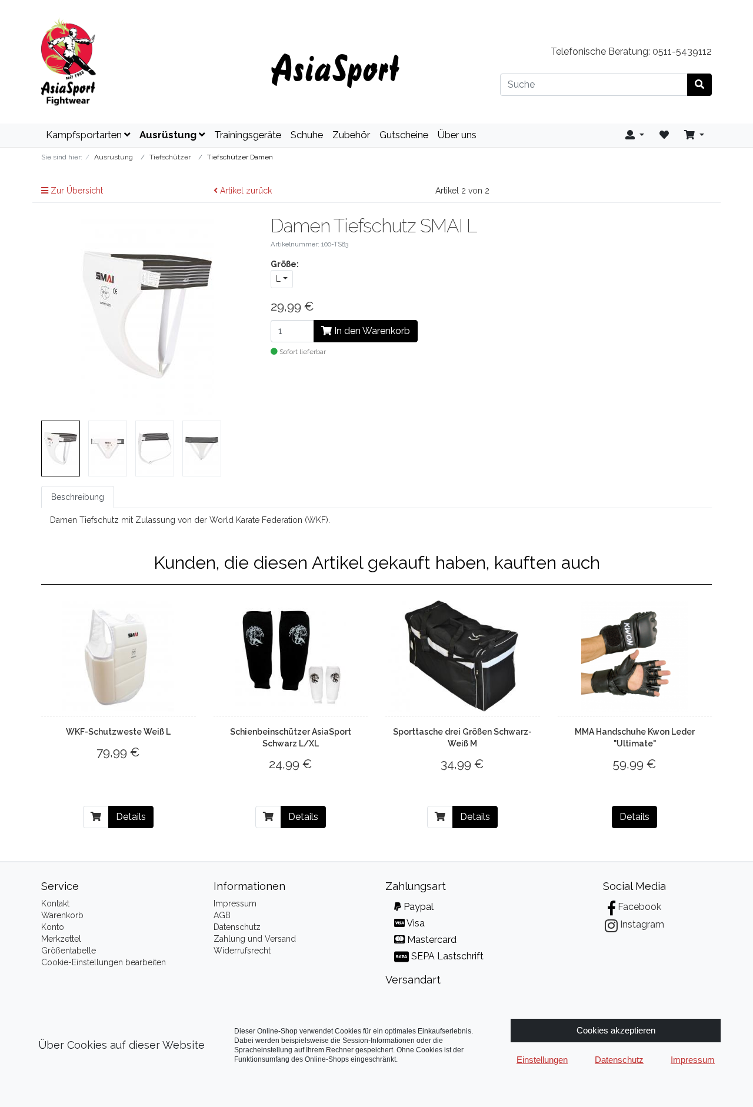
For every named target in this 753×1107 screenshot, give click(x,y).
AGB (222, 915)
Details (131, 816)
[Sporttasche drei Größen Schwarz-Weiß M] (462, 656)
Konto (52, 927)
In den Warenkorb (371, 330)
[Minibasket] (694, 135)
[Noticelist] (664, 135)
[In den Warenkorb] (96, 817)
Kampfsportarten (85, 135)
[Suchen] (699, 85)
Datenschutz (237, 927)
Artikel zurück (245, 190)
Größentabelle (68, 950)
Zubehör (351, 135)
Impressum (235, 903)
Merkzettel (61, 938)
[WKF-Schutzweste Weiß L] (118, 656)
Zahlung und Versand (255, 938)
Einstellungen (542, 1060)
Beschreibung (77, 497)
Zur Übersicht (75, 190)
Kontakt (55, 903)
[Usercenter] (635, 135)
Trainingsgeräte (247, 135)
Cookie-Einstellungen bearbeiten (103, 962)
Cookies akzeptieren (616, 1030)
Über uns (457, 135)
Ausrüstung (169, 135)
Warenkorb (62, 915)
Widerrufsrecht (242, 950)
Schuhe (307, 135)
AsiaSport (335, 67)
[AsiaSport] (147, 62)
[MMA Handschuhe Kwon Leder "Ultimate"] (634, 656)
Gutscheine (403, 135)
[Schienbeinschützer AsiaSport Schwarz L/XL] (290, 656)
